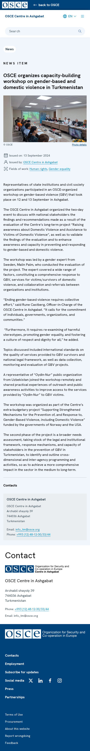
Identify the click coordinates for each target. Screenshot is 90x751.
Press (9, 689)
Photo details (79, 144)
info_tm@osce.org (27, 529)
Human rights (38, 169)
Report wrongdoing (17, 736)
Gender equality (59, 169)
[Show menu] (82, 16)
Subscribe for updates (22, 672)
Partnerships (15, 697)
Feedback (11, 743)
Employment (14, 664)
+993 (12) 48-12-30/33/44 (33, 534)
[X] (31, 680)
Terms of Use (14, 714)
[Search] (80, 31)
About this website (17, 729)
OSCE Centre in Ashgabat (24, 16)
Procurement (14, 721)
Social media (14, 680)
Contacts (12, 655)
